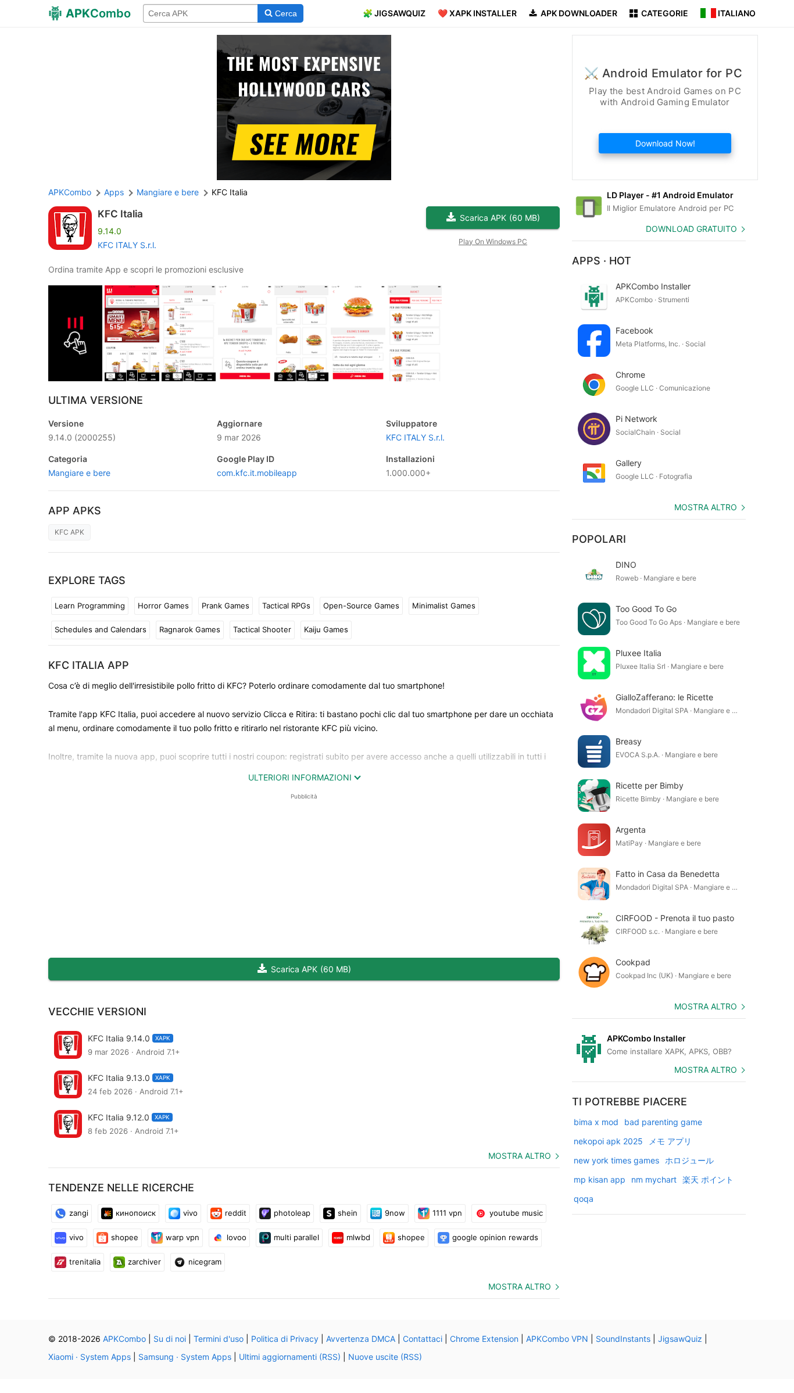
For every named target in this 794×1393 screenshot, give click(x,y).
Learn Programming (90, 605)
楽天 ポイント (708, 1179)
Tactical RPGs (286, 605)
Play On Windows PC (493, 241)
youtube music (516, 1212)
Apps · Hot (601, 261)
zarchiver (144, 1261)
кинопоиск (136, 1212)
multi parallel (296, 1237)
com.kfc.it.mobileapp (257, 473)
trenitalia (85, 1261)
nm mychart (654, 1179)
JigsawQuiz (680, 1339)
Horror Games (163, 605)
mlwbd (358, 1237)
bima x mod (596, 1122)
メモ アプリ (670, 1141)
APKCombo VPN (557, 1339)
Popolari (599, 539)
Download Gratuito (691, 229)
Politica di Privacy (285, 1339)
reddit (235, 1212)
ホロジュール (689, 1160)
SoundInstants (623, 1339)
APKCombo (69, 192)
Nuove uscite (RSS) (385, 1357)
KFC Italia (120, 214)
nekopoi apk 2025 (608, 1141)
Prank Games (225, 605)
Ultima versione (95, 400)
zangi (78, 1212)
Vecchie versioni (97, 1011)
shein (347, 1212)
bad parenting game (663, 1122)
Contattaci (422, 1339)
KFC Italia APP (88, 665)
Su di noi (169, 1339)
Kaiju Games (326, 629)
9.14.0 (82, 437)
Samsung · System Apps (184, 1357)
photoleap (292, 1212)
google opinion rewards (495, 1237)
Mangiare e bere (79, 473)
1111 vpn (447, 1212)
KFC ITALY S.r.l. (127, 245)
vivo (190, 1212)
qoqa (583, 1199)
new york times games (616, 1160)
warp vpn (182, 1237)
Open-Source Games (361, 605)
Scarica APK (500, 218)
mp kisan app (599, 1179)
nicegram (204, 1261)
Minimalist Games (443, 605)
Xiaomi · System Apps (89, 1357)
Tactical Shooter (262, 629)
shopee (124, 1237)
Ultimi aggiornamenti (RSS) (290, 1357)
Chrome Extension (484, 1339)
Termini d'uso (219, 1339)
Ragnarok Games (189, 629)
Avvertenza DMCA (360, 1339)
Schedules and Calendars (100, 629)
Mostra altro (519, 1156)
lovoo (236, 1237)
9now (395, 1212)
